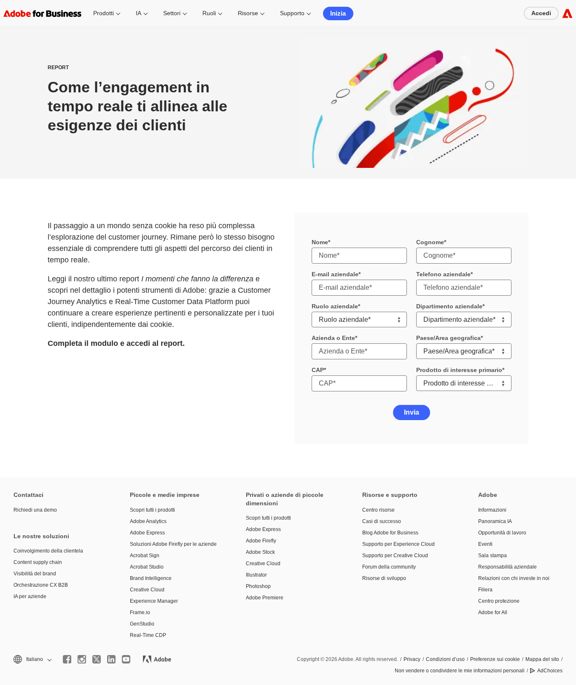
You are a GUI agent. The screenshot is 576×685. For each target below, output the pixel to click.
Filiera (485, 590)
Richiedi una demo (35, 510)
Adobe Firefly (261, 541)
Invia (411, 412)
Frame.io (140, 612)
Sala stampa (492, 555)
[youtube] (126, 659)
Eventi (485, 544)
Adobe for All (492, 612)
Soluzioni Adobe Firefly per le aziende (173, 544)
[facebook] (67, 659)
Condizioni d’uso (445, 659)
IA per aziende (29, 596)
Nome (320, 242)
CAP (318, 370)
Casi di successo (381, 521)
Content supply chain (37, 562)
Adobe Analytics (148, 521)
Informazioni (492, 510)
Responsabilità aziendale (507, 567)
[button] (31, 659)
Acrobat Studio (147, 567)
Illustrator (256, 575)
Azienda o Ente (333, 337)
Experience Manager (154, 601)
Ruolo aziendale (335, 306)
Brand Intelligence (151, 578)
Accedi (541, 13)
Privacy (412, 659)
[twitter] (96, 659)
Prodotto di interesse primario (459, 370)
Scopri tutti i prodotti (152, 510)
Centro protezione (498, 601)
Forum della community (389, 567)
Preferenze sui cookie (495, 659)
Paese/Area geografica (448, 337)
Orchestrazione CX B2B (40, 585)
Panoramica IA (495, 521)
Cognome (430, 242)
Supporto (292, 13)
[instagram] (82, 659)
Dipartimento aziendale (449, 306)
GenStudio (142, 624)
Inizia (338, 13)
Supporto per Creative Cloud (395, 555)
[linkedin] (111, 659)
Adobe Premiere (264, 598)
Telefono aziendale (443, 274)
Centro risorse (378, 510)
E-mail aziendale (335, 274)
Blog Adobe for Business (390, 533)
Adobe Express (147, 533)
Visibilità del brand (34, 574)
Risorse (248, 13)
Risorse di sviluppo (384, 578)
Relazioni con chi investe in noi (513, 578)
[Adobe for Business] (567, 13)
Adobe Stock (260, 552)
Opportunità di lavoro (502, 533)
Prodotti (103, 13)
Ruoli (209, 13)
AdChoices (550, 671)
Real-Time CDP (148, 635)
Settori (171, 13)
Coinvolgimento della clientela (48, 551)
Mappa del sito (542, 659)
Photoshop (258, 586)
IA (138, 13)
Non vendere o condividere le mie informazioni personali (460, 671)
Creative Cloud (147, 590)
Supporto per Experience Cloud (398, 544)
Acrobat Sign (144, 555)
